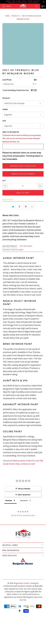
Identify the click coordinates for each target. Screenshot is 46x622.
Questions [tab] (24, 500)
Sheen (5, 109)
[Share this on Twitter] (13, 207)
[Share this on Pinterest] (25, 207)
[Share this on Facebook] (19, 207)
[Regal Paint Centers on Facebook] (22, 575)
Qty (4, 180)
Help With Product (9, 246)
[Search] (37, 6)
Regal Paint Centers (22, 583)
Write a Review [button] (24, 489)
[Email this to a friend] (32, 207)
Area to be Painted (21, 137)
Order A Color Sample (23, 174)
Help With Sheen (26, 246)
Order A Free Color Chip (23, 166)
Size (4, 121)
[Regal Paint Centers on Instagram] (24, 575)
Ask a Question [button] (24, 494)
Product (6, 98)
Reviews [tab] (9, 500)
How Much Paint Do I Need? (13, 250)
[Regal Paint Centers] (23, 6)
